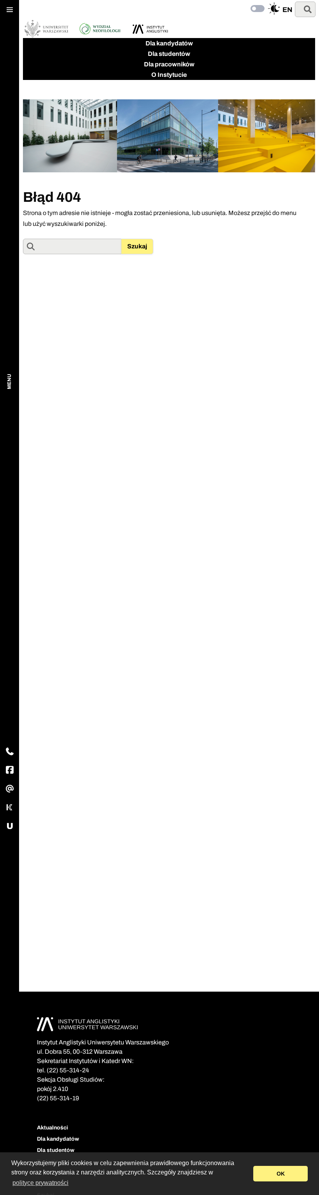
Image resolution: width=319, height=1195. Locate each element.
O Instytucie (169, 74)
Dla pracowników (169, 64)
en (287, 10)
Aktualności (52, 1128)
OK (281, 1174)
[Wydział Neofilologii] (100, 28)
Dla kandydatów (169, 43)
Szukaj (137, 246)
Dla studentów (169, 53)
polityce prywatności (40, 1182)
